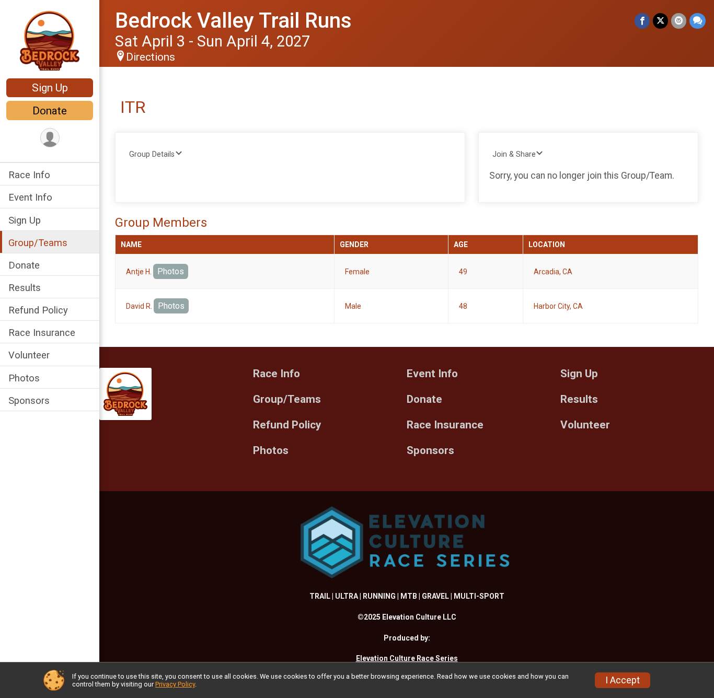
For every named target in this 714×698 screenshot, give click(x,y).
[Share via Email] (678, 20)
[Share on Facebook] (642, 20)
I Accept (622, 680)
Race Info (29, 174)
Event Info (30, 197)
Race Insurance (41, 332)
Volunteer (29, 355)
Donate (49, 110)
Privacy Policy (175, 684)
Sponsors (29, 400)
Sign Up (50, 88)
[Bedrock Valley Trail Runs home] (49, 40)
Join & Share (514, 154)
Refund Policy (38, 310)
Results (24, 287)
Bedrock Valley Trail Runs (233, 20)
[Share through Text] (697, 20)
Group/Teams (37, 242)
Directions (150, 57)
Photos (24, 377)
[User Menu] (50, 137)
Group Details (152, 154)
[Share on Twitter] (660, 20)
